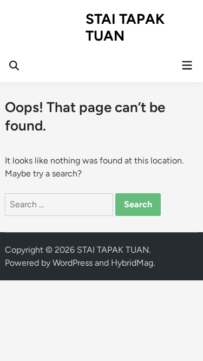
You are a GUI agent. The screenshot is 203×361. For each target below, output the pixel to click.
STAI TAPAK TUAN (125, 27)
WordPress (73, 263)
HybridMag (132, 263)
